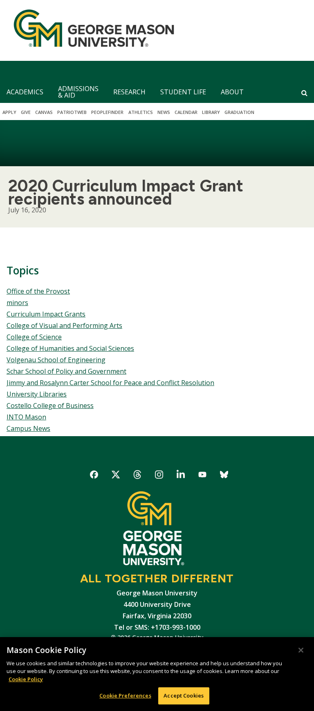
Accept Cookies (184, 695)
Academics (25, 91)
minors (17, 302)
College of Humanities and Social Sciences (70, 348)
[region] (157, 674)
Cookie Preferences (125, 695)
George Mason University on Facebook (94, 476)
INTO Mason (26, 416)
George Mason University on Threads (137, 476)
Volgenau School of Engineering (56, 359)
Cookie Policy (26, 679)
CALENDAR (186, 112)
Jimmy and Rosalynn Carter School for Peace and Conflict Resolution (110, 382)
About (232, 91)
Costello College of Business (50, 405)
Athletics (140, 112)
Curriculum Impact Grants (46, 314)
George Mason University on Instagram (159, 476)
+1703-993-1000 (175, 627)
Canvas (44, 112)
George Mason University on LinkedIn (181, 476)
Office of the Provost (38, 291)
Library (211, 112)
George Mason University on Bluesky (224, 476)
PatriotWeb (72, 112)
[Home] (90, 30)
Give (26, 112)
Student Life (183, 91)
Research (129, 91)
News (163, 112)
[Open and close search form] (304, 92)
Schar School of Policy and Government (66, 371)
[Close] (301, 650)
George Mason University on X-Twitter (116, 476)
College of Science (34, 336)
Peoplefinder (107, 112)
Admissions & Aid (78, 92)
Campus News (28, 428)
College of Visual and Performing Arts (64, 325)
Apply (9, 112)
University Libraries (37, 394)
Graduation (239, 112)
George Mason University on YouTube (202, 476)
